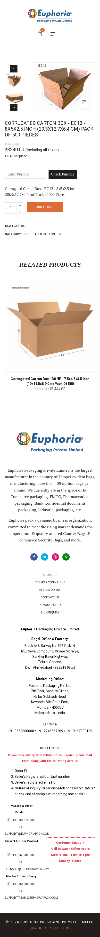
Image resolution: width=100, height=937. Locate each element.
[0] (39, 35)
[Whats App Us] (66, 557)
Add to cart (45, 207)
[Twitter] (44, 557)
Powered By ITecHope (50, 928)
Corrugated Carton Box (42, 234)
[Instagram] (55, 557)
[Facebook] (34, 557)
